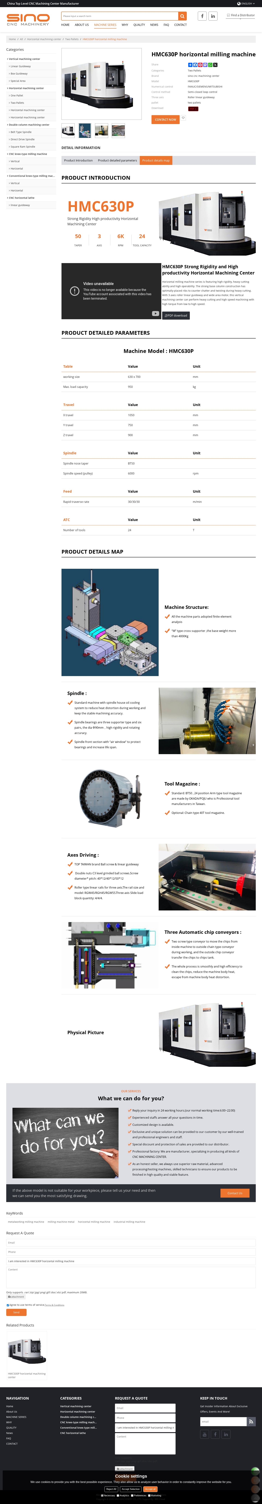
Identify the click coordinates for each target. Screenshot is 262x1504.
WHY (125, 25)
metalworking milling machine (26, 1221)
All (21, 39)
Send (16, 1312)
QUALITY (139, 25)
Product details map (156, 160)
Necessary (109, 1495)
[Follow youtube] (204, 1434)
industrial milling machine (129, 1221)
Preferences (140, 1495)
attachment (17, 1296)
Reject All (111, 1489)
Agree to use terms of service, (36, 1305)
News (154, 25)
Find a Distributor (243, 15)
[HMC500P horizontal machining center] (27, 1351)
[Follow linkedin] (213, 16)
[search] (182, 16)
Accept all (150, 1489)
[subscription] (251, 1421)
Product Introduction (78, 160)
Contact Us (235, 1193)
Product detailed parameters (117, 160)
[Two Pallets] (193, 109)
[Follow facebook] (202, 16)
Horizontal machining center (44, 39)
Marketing (156, 1495)
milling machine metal (61, 1221)
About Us (82, 25)
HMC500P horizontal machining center (27, 1375)
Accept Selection (131, 1489)
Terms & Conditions (54, 1305)
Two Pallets (72, 39)
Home (65, 25)
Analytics (124, 1495)
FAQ (166, 25)
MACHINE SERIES (105, 25)
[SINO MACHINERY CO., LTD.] (28, 19)
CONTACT (180, 25)
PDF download (177, 315)
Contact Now (165, 120)
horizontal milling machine (94, 1221)
